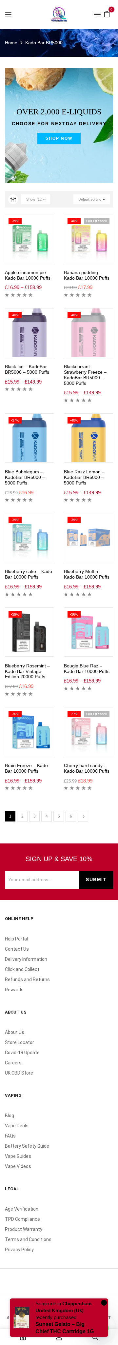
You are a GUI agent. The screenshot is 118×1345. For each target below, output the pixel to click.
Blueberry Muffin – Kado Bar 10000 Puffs (86, 574)
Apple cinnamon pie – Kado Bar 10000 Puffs (27, 275)
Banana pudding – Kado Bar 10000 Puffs (86, 275)
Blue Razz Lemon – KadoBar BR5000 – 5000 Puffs (84, 477)
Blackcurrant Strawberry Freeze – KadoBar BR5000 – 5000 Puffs (85, 375)
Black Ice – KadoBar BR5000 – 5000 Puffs (27, 369)
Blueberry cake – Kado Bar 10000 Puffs (28, 574)
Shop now (59, 138)
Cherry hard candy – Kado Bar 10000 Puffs (86, 768)
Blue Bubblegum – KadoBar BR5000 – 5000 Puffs (25, 477)
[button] (107, 13)
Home (11, 42)
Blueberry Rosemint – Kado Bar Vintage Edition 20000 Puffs (27, 671)
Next (83, 816)
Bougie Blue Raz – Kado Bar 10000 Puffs (86, 668)
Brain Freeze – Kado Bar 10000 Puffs (26, 768)
